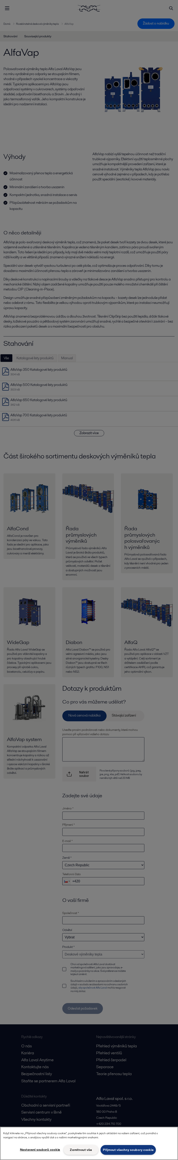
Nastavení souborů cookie (40, 1149)
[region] (89, 1143)
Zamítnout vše (81, 1150)
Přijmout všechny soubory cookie (128, 1150)
